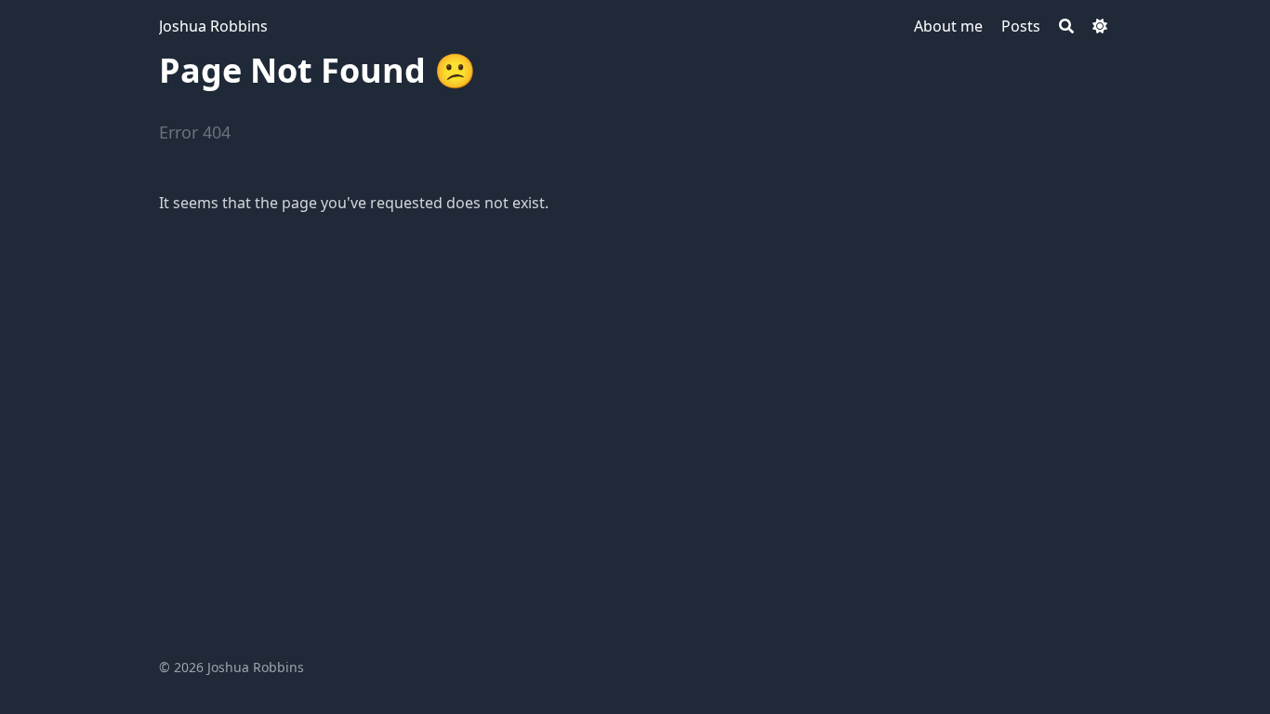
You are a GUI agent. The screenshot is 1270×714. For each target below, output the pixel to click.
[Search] (1066, 26)
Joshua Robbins (213, 26)
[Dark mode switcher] (1099, 26)
